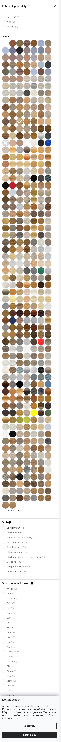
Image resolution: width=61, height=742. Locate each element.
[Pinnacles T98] (19, 341)
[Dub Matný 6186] (41, 221)
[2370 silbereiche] (41, 441)
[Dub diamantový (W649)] (41, 206)
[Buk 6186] (5, 157)
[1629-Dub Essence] (48, 476)
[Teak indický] (5, 384)
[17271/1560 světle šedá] (48, 71)
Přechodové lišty (16, 532)
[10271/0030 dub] (19, 43)
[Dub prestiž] (19, 228)
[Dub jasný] (26, 213)
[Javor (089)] (19, 299)
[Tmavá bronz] (26, 391)
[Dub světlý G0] (41, 469)
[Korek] (26, 306)
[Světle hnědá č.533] (5, 377)
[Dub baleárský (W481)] (12, 199)
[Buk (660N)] (41, 149)
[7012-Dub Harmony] (48, 483)
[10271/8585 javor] (33, 57)
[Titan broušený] (12, 384)
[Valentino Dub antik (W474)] (12, 405)
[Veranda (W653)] (26, 405)
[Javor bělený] (33, 299)
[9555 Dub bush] (12, 121)
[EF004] (5, 256)
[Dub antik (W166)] (33, 192)
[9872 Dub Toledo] (33, 128)
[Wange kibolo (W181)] (41, 405)
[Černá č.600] (48, 178)
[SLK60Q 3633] (41, 363)
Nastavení (29, 726)
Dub (10, 623)
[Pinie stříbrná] (12, 341)
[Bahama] (12, 142)
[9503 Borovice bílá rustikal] (41, 100)
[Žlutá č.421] (26, 419)
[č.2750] (19, 178)
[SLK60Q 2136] (19, 427)
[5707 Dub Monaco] (19, 100)
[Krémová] (33, 306)
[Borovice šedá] (19, 149)
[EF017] (48, 263)
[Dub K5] (5, 476)
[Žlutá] (19, 419)
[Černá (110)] (41, 178)
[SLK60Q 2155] (12, 427)
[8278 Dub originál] (19, 469)
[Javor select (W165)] (48, 299)
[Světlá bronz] (48, 370)
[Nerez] (26, 320)
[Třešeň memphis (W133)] (41, 398)
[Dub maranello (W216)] (33, 221)
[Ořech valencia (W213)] (33, 334)
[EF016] (41, 263)
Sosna (11, 681)
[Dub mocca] (48, 221)
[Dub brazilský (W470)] (12, 206)
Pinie (10, 676)
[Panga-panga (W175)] (48, 334)
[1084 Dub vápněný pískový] (48, 57)
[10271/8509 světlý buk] (26, 57)
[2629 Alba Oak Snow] (48, 462)
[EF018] (5, 270)
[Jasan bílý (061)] (33, 292)
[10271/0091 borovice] (48, 43)
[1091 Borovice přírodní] (19, 64)
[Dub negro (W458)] (12, 228)
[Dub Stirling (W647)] (19, 235)
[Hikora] (26, 284)
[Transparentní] (48, 427)
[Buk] (33, 149)
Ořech (11, 671)
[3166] (33, 78)
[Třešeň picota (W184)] (5, 405)
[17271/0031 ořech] (19, 71)
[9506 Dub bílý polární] (12, 107)
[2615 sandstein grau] (41, 462)
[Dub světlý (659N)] (33, 235)
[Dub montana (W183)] (5, 228)
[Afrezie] (41, 128)
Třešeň (11, 690)
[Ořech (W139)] (26, 327)
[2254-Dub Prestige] (41, 483)
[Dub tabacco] (48, 235)
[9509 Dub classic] (26, 107)
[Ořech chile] (48, 327)
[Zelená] (48, 412)
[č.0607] (5, 171)
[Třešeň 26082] (12, 398)
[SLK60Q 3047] (41, 355)
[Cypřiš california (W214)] (48, 164)
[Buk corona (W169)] (19, 157)
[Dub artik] (48, 192)
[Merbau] (48, 313)
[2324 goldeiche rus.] (48, 434)
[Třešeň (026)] (5, 398)
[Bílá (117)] (33, 142)
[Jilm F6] (33, 469)
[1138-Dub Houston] (19, 490)
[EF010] (48, 256)
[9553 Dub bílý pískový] (48, 114)
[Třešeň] (48, 391)
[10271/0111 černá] (19, 50)
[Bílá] (26, 142)
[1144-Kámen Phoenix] (5, 498)
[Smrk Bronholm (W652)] (48, 363)
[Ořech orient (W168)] (12, 334)
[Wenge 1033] (12, 412)
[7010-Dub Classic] (12, 483)
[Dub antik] (26, 192)
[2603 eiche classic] (33, 462)
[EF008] (33, 256)
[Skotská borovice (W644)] (12, 348)
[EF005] (12, 256)
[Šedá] (33, 377)
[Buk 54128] (48, 149)
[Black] (41, 142)
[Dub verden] (48, 242)
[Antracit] (48, 135)
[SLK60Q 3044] (19, 355)
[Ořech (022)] (19, 327)
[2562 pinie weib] (41, 455)
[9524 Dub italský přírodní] (12, 114)
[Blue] (48, 142)
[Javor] (12, 299)
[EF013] (19, 263)
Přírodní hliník (14, 510)
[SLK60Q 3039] (33, 348)
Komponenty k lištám (19, 566)
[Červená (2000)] (12, 185)
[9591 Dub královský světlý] (48, 121)
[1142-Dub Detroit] (41, 490)
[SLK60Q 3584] (12, 363)
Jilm (10, 642)
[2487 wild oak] (26, 455)
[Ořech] (12, 327)
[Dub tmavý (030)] (19, 242)
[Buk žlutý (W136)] (41, 164)
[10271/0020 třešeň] (12, 43)
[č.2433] (33, 171)
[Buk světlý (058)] (19, 164)
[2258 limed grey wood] (41, 434)
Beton (11, 593)
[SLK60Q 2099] (33, 427)
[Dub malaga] (26, 221)
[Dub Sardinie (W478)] (48, 228)
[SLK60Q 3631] (26, 363)
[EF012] (12, 263)
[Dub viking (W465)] (5, 249)
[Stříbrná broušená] (33, 370)
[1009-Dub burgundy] (12, 498)
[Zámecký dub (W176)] (41, 412)
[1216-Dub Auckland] (48, 498)
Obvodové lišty (15, 528)
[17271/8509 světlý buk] (19, 78)
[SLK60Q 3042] (5, 355)
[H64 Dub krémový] (5, 284)
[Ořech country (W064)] (41, 327)
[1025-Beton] (33, 498)
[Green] (41, 270)
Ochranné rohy (15, 562)
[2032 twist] (26, 434)
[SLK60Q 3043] (12, 355)
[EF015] (33, 263)
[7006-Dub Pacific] (5, 483)
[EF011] (5, 263)
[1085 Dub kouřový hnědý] (5, 64)
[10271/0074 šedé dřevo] (41, 43)
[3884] (41, 86)
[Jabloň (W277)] (12, 292)
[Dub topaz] (33, 242)
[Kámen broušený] (5, 306)
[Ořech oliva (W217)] (5, 334)
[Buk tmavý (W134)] (33, 164)
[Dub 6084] (5, 192)
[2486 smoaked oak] (19, 455)
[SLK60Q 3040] (41, 348)
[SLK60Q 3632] (33, 363)
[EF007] (26, 256)
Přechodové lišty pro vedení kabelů (25, 557)
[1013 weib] (5, 434)
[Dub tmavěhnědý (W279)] (12, 242)
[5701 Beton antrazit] (26, 93)
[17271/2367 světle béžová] (12, 78)
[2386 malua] (19, 448)
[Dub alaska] (12, 192)
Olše (10, 666)
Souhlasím (29, 735)
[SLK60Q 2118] (41, 427)
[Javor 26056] (26, 299)
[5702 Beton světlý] (33, 93)
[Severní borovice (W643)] (5, 348)
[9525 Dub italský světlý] (19, 114)
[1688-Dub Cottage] (26, 483)
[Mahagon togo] (33, 313)
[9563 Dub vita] (26, 121)
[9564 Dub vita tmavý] (33, 121)
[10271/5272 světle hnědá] (19, 57)
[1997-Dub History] (33, 483)
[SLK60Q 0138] (19, 348)
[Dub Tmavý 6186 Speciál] (26, 242)
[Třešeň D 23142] (33, 398)
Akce (10, 22)
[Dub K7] (12, 476)
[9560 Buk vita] (19, 121)
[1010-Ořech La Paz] (19, 498)
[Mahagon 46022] (26, 313)
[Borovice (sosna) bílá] (5, 149)
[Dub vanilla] (41, 242)
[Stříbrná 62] (26, 469)
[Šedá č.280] (48, 377)
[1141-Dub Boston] (33, 490)
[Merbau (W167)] (5, 320)
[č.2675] (48, 171)
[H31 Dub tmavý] (12, 277)
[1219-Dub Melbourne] (12, 505)
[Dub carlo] (19, 206)
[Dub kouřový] (48, 213)
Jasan (11, 632)
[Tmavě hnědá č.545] (33, 391)
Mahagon (13, 651)
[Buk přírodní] (41, 157)
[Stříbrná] (26, 370)
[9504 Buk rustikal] (48, 100)
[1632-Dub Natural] (33, 476)
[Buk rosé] (5, 164)
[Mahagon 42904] (19, 313)
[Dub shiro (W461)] (12, 235)
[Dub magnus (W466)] (19, 221)
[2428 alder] (48, 448)
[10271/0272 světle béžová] (26, 50)
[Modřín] (19, 320)
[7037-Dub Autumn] (19, 483)
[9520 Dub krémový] (33, 107)
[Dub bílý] (41, 199)
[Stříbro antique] (41, 370)
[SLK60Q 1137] (26, 348)
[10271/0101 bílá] (5, 50)
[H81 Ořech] (19, 284)
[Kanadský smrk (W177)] (19, 306)
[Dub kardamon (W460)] (33, 213)
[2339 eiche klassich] (12, 441)
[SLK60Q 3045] (26, 355)
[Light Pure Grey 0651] (48, 306)
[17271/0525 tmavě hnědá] (41, 71)
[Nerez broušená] (33, 320)
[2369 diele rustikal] (33, 441)
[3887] (5, 93)
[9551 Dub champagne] (33, 114)
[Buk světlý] (12, 164)
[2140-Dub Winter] (41, 476)
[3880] (12, 86)
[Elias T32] (12, 270)
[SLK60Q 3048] (48, 355)
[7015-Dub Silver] (5, 490)
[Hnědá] (41, 284)
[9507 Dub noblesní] (19, 107)
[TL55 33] (41, 384)
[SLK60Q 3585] (19, 363)
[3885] (48, 86)
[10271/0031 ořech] (26, 43)
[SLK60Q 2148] (33, 419)
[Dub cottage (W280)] (33, 206)
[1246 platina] (12, 71)
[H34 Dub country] (26, 277)
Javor (10, 637)
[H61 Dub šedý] (33, 277)
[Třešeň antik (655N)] (19, 398)
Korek (11, 647)
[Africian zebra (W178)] (5, 135)
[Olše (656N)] (48, 320)
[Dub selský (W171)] (5, 235)
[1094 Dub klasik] (33, 64)
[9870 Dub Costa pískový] (19, 128)
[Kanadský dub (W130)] (12, 306)
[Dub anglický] (19, 192)
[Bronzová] (26, 149)
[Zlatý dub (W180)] (12, 419)
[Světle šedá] (12, 377)
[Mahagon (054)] (12, 313)
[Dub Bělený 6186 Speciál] (19, 199)
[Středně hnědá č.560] (12, 370)
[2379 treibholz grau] (12, 448)
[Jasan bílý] (26, 292)
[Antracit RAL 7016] (5, 142)
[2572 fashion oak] (12, 462)
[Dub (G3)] (33, 185)
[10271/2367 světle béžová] (5, 57)
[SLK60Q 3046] (33, 355)
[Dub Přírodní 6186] (26, 228)
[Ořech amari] (33, 327)
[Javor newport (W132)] (41, 299)
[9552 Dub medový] (41, 114)
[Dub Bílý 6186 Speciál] (48, 199)
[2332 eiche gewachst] (5, 441)
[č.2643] (41, 171)
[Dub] (26, 185)
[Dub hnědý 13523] (48, 206)
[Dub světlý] (26, 235)
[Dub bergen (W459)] (26, 199)
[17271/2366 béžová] (5, 78)
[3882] (26, 86)
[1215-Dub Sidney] (41, 498)
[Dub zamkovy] (26, 249)
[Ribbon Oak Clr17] (33, 341)
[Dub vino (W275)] (12, 249)
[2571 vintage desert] (5, 462)
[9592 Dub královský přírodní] (5, 128)
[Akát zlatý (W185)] (33, 135)
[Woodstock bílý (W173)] (26, 412)
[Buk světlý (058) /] (26, 164)
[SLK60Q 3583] (5, 363)
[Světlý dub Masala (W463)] (26, 377)
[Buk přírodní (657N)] (48, 157)
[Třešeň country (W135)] (26, 398)
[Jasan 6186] (19, 292)
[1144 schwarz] (12, 434)
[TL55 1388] (48, 384)
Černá (11, 613)
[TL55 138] (26, 384)
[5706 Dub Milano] (12, 100)
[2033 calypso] (33, 434)
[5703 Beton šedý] (41, 93)
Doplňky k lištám (16, 571)
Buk (10, 608)
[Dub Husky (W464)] (5, 213)
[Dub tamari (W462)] (5, 242)
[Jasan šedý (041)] (5, 299)
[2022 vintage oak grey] (19, 434)
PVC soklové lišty (16, 542)
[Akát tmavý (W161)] (19, 135)
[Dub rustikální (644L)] (33, 228)
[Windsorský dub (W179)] (19, 412)
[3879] (5, 86)
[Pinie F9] (26, 476)
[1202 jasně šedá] (41, 64)
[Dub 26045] (48, 185)
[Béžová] (19, 142)
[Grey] (48, 270)
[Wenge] (48, 405)
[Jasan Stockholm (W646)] (48, 292)
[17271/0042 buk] (26, 71)
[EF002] (41, 249)
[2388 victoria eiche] (26, 448)
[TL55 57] (12, 391)
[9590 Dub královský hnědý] (41, 121)
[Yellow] (33, 412)
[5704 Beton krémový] (48, 93)
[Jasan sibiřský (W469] (41, 292)
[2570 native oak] (48, 455)
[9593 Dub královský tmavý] (12, 128)
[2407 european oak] (33, 448)
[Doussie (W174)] (19, 185)
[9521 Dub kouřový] (41, 107)
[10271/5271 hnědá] (12, 57)
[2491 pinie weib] (33, 455)
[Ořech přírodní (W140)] (26, 334)
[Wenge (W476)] (5, 412)
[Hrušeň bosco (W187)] (48, 284)
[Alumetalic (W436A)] (41, 135)
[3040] (26, 78)
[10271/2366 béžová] (48, 50)
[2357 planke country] (19, 441)
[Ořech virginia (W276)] (41, 334)
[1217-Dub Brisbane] (5, 505)
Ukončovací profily (17, 552)
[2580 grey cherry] (26, 462)
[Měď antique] (41, 313)
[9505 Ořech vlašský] (5, 107)
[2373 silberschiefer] (48, 441)
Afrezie (11, 589)
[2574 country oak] (19, 462)
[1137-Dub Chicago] (12, 490)
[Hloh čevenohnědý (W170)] (33, 284)
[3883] (33, 86)
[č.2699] (12, 178)
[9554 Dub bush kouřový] (5, 121)
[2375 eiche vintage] (5, 448)
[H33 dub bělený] (19, 277)
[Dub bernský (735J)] (33, 199)
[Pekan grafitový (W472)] (5, 341)
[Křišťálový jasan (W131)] (41, 306)
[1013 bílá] (5, 43)
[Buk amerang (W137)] (12, 157)
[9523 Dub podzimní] (5, 114)
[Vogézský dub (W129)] (33, 405)
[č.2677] (5, 178)
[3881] (19, 86)
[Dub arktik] (41, 192)
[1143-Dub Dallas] (48, 490)
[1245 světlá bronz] (5, 71)
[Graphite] (33, 270)
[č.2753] (26, 178)
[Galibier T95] (26, 270)
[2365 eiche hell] (26, 441)
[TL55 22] (33, 384)
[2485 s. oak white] (12, 455)
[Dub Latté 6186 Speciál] (12, 221)
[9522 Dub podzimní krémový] (48, 107)
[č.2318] (26, 171)
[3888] (12, 93)
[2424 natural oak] (41, 448)
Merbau (12, 656)
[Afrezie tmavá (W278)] (48, 128)
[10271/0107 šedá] (12, 50)
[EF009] (41, 256)
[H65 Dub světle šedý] (12, 284)
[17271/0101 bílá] (33, 71)
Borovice (12, 598)
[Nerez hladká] (41, 320)
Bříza (10, 603)
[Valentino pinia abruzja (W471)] (19, 405)
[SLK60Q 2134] (48, 419)
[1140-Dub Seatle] (26, 490)
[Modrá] (12, 320)
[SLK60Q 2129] (26, 427)
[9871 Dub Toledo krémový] (26, 128)
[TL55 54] (5, 391)
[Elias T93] (19, 270)
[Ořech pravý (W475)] (19, 334)
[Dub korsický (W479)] (41, 213)
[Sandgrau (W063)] (48, 341)
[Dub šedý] (41, 235)
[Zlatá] (5, 419)
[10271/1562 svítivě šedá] (41, 50)
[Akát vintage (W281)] (26, 135)
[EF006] (19, 256)
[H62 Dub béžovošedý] (41, 277)
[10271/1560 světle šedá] (33, 50)
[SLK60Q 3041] (48, 348)
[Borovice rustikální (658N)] (12, 149)
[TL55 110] (19, 384)
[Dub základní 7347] (19, 249)
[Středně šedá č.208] (19, 370)
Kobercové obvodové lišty (21, 537)
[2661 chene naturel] (5, 469)
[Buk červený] (26, 157)
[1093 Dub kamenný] (26, 64)
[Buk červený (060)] (33, 157)
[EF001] (33, 249)
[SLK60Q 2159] (5, 427)
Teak (10, 685)
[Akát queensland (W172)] (12, 135)
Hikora (11, 627)
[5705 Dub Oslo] (5, 100)
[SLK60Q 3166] (41, 419)
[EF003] (48, 249)
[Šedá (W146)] (41, 377)
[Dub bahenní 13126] (5, 199)
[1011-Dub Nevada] (26, 498)
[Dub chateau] (12, 213)
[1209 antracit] (48, 64)
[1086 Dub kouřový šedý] (12, 64)
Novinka (12, 26)
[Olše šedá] (5, 327)
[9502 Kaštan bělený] (33, 100)
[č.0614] (19, 171)
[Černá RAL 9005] (5, 185)
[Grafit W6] (19, 476)
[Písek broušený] (26, 341)
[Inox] (5, 292)
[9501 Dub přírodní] (26, 100)
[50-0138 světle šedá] (19, 93)
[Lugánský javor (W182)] (5, 313)
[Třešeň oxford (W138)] (48, 398)
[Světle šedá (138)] (19, 377)
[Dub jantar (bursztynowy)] (19, 213)
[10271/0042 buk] (33, 43)
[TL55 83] (19, 391)
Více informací (10, 718)
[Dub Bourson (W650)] (5, 206)
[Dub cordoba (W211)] (26, 206)
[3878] (48, 78)
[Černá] (33, 178)
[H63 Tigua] (48, 277)
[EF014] (26, 263)
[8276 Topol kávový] (12, 469)
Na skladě (13, 17)
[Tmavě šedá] (41, 391)
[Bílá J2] (48, 469)
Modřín (11, 661)
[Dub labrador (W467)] (5, 221)
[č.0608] (12, 171)
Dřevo (11, 618)
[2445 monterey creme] (5, 455)
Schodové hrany (16, 547)
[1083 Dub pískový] (41, 57)
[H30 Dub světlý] (5, 277)
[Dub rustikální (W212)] (41, 228)
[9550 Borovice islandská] (26, 114)
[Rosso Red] (41, 341)
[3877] (41, 78)
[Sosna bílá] (5, 370)
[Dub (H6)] (41, 185)
